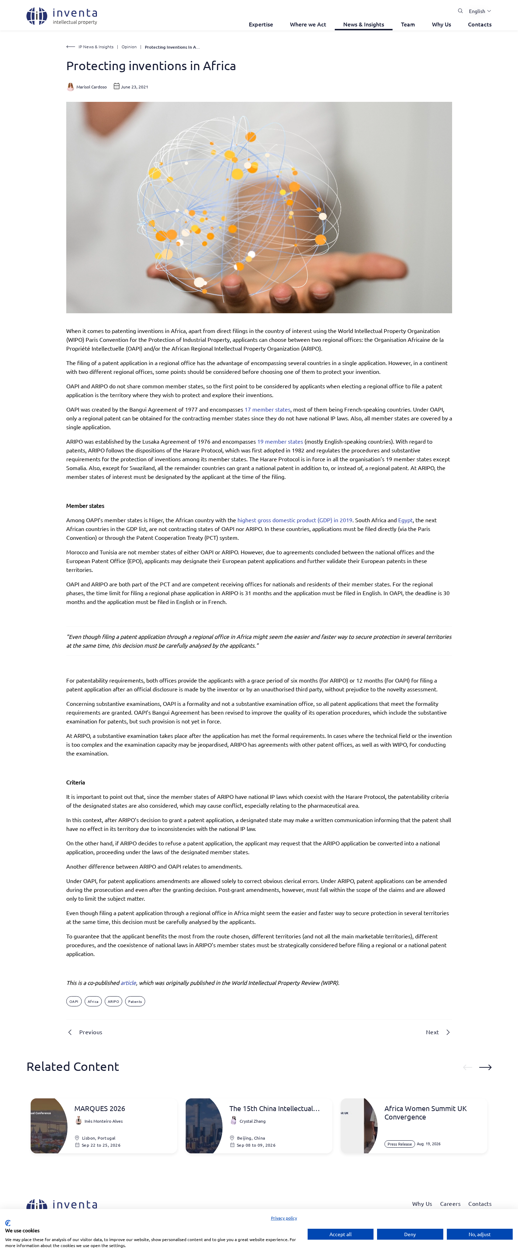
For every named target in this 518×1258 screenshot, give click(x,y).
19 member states (280, 441)
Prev (467, 1067)
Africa (93, 1001)
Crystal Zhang (253, 1121)
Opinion (129, 46)
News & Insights (363, 24)
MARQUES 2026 (99, 1108)
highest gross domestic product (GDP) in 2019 (295, 519)
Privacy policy (284, 1218)
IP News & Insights (96, 46)
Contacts (480, 24)
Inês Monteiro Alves (104, 1121)
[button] (477, 11)
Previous (91, 1031)
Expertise (261, 24)
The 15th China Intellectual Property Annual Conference (274, 1108)
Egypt (405, 519)
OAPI (74, 1001)
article (128, 982)
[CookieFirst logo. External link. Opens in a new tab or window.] (8, 1223)
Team (408, 24)
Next (432, 1031)
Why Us (441, 24)
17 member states (267, 409)
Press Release (400, 1144)
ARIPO (113, 1001)
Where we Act (308, 24)
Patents (135, 1001)
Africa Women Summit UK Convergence (425, 1112)
